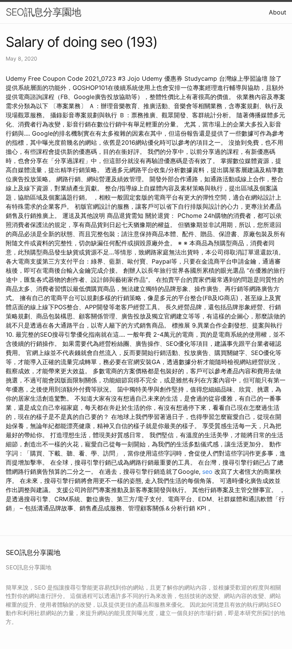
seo (207, 471)
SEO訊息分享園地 (43, 12)
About (277, 12)
